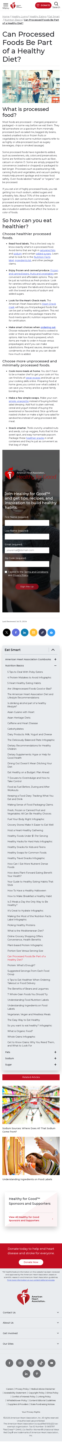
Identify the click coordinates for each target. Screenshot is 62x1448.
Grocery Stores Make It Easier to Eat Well (30, 824)
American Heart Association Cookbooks (28, 659)
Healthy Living (20, 16)
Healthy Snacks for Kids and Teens (26, 847)
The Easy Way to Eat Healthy (23, 1020)
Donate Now (31, 1262)
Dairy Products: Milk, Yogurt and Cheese (29, 734)
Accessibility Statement (15, 1393)
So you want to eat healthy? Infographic (29, 1025)
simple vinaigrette (19, 401)
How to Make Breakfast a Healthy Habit (29, 896)
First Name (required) (16, 517)
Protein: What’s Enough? (21, 965)
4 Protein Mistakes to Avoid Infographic (29, 677)
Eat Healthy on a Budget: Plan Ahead (28, 772)
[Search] (56, 4)
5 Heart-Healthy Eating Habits (24, 683)
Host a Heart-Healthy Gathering (25, 830)
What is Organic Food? (20, 1031)
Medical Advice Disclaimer (43, 1389)
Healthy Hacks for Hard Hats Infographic (29, 841)
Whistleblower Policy (17, 1400)
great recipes (33, 377)
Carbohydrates (15, 728)
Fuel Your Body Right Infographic (25, 819)
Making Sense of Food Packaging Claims (30, 804)
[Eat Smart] (53, 650)
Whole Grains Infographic (21, 1036)
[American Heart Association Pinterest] (37, 1373)
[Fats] (55, 1052)
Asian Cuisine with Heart (20, 712)
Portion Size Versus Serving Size (25, 950)
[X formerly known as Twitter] (30, 1363)
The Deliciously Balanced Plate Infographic (31, 740)
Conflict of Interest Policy (23, 1396)
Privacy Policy (20, 575)
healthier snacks (35, 438)
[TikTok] (41, 1363)
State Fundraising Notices (42, 1404)
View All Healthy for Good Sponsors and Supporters (24, 1219)
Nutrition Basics (13, 19)
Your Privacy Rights (31, 1412)
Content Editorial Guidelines (42, 1400)
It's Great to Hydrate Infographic (25, 910)
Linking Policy (44, 1396)
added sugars (43, 253)
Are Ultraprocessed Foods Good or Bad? (29, 688)
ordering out (48, 327)
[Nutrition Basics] (55, 665)
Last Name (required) (16, 530)
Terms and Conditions (36, 571)
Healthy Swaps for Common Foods (26, 852)
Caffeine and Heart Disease (22, 723)
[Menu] (5, 5)
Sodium (9, 1058)
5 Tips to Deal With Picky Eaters (25, 672)
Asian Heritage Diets (18, 717)
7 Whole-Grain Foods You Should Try (27, 994)
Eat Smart (54, 16)
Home (6, 16)
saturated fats (47, 250)
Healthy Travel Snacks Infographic (26, 858)
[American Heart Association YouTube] (52, 1363)
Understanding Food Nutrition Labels (28, 999)
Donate (45, 5)
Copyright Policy (36, 1393)
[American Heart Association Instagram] (20, 1363)
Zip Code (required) (15, 558)
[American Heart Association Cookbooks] (55, 659)
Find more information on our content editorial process (31, 1280)
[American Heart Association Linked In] (26, 1373)
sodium (18, 253)
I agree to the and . (28, 573)
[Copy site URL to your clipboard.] (42, 632)
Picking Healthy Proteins (21, 925)
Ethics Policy (52, 1393)
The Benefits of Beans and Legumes (27, 988)
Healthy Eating (38, 16)
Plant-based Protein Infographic (25, 945)
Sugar (8, 1064)
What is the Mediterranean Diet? (25, 930)
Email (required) (13, 544)
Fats (7, 1052)
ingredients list (23, 260)
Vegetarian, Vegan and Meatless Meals (28, 1014)
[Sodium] (55, 1058)
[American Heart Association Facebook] (9, 1363)
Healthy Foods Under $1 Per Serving (27, 836)
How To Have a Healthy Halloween (26, 890)
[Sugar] (55, 1064)
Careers (9, 1389)
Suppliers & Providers (18, 1404)
